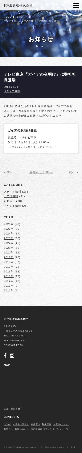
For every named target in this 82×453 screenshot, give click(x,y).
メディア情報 (12, 91)
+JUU (72, 447)
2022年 (9, 243)
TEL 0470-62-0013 (14, 336)
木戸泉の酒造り (21, 424)
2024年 (9, 233)
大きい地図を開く (13, 409)
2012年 (9, 290)
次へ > (73, 172)
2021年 (9, 247)
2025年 (9, 228)
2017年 (9, 266)
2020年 (9, 252)
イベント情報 (12, 205)
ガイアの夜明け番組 (22, 130)
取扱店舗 (46, 424)
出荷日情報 (11, 196)
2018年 (9, 262)
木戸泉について (61, 424)
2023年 (9, 238)
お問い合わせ (22, 429)
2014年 (9, 281)
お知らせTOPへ (41, 172)
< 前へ (8, 172)
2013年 (9, 285)
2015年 (9, 276)
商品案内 (35, 424)
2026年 (9, 224)
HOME (7, 424)
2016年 (9, 271)
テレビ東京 (29, 137)
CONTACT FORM (13, 345)
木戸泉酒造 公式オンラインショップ (49, 429)
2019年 (9, 257)
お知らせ (9, 201)
